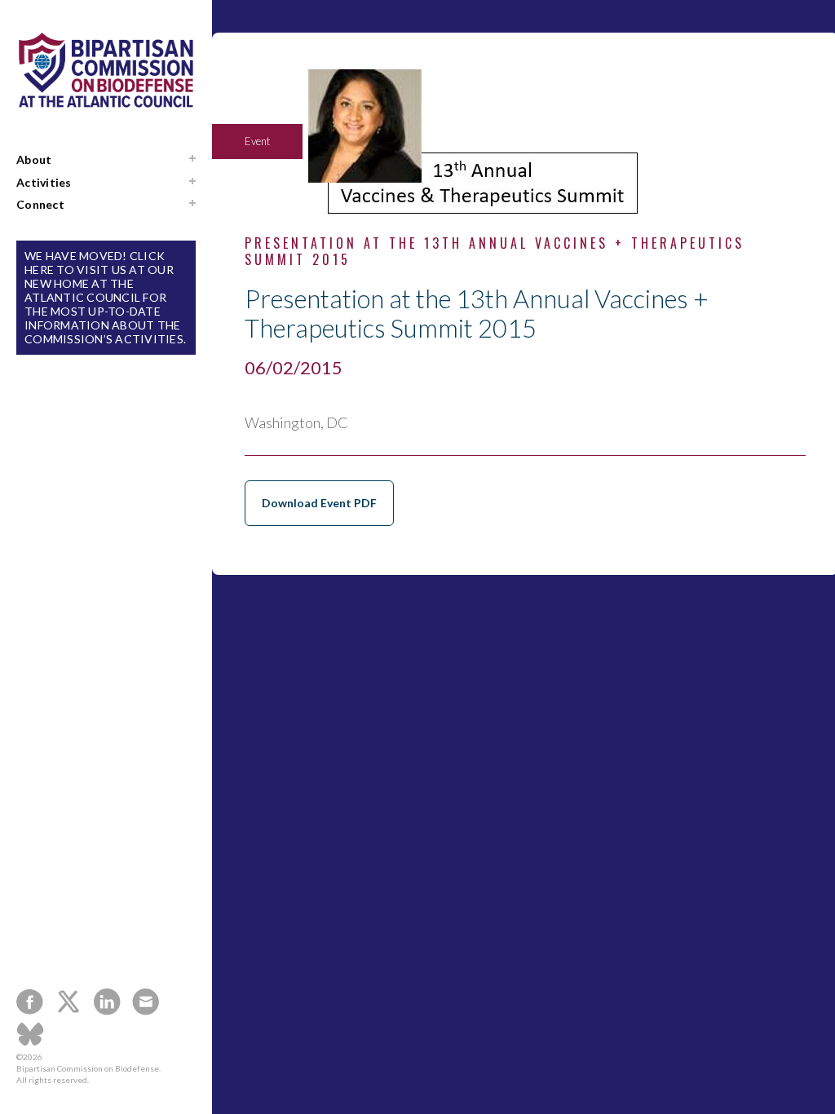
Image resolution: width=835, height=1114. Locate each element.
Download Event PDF (319, 503)
